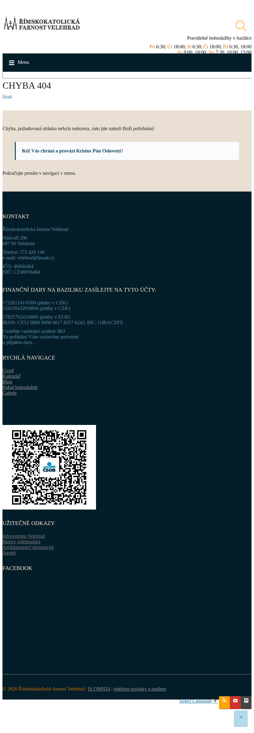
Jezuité (9, 552)
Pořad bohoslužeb (19, 387)
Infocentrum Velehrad (23, 536)
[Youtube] (235, 702)
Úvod (7, 96)
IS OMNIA (99, 688)
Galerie (9, 392)
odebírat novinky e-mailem (140, 688)
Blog (7, 381)
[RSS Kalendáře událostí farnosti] (224, 702)
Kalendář (11, 376)
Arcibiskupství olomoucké (28, 547)
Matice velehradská (21, 541)
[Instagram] (246, 702)
